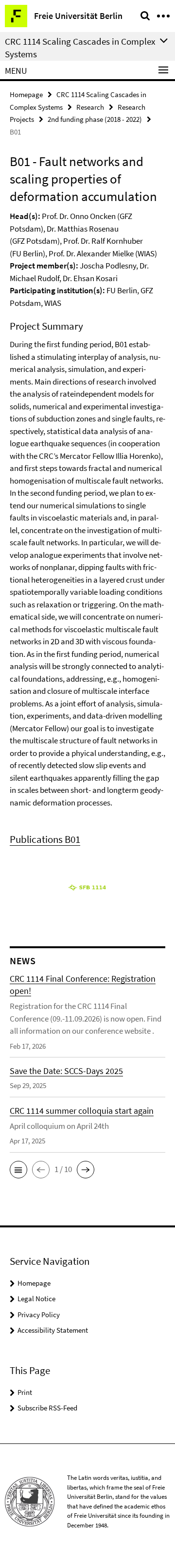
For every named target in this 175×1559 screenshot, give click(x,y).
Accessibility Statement (53, 1330)
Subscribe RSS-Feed (47, 1407)
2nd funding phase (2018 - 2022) (95, 119)
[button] (18, 1169)
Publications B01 (45, 839)
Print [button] (25, 1392)
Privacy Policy (39, 1314)
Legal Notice (36, 1298)
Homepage (26, 94)
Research (90, 107)
